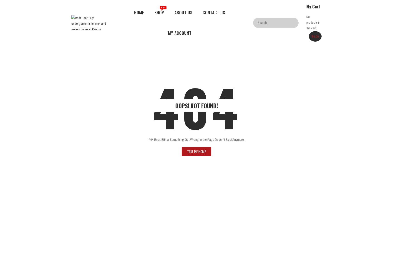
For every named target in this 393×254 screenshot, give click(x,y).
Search (294, 23)
